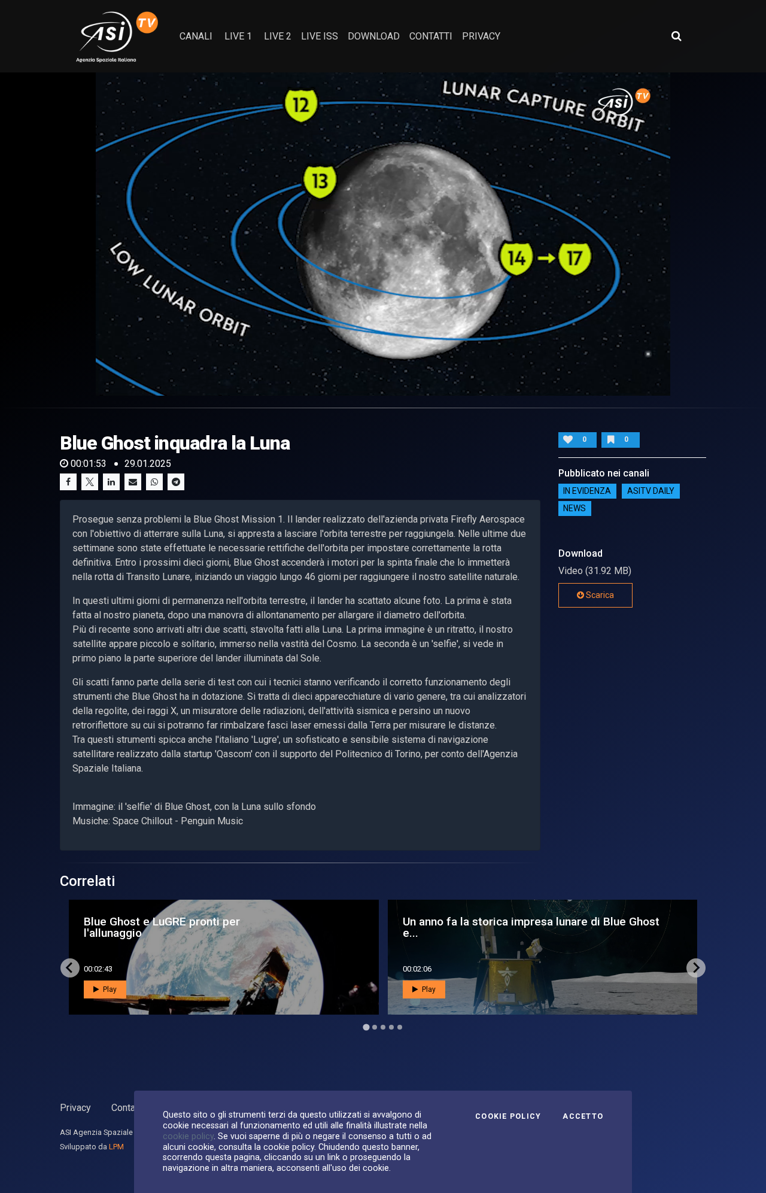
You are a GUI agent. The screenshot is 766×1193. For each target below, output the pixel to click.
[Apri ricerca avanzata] (676, 35)
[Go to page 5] (399, 1027)
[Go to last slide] (70, 968)
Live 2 (277, 36)
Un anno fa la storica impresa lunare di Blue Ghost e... (531, 927)
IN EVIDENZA (587, 491)
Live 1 (238, 36)
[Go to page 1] (366, 1027)
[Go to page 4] (391, 1027)
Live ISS (319, 36)
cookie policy (188, 1136)
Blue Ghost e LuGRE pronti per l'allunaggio (162, 927)
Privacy (75, 1107)
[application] (383, 234)
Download (374, 36)
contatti (430, 36)
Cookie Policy (508, 1116)
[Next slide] (696, 968)
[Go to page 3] (383, 1027)
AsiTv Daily (650, 491)
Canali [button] (196, 36)
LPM (116, 1146)
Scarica (599, 595)
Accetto (583, 1116)
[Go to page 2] (374, 1027)
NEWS (574, 509)
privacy (481, 36)
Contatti (127, 1107)
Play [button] (109, 989)
